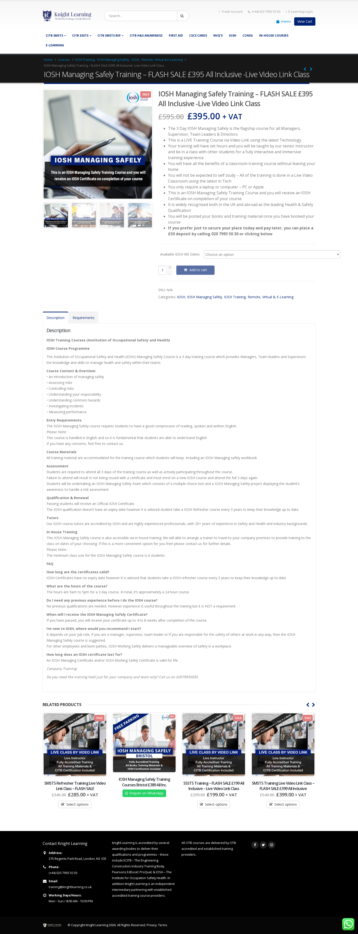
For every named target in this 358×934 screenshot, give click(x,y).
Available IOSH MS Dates (180, 254)
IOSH (232, 35)
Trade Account (232, 12)
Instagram (271, 845)
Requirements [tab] (83, 317)
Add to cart (198, 269)
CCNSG (248, 35)
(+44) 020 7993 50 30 (63, 873)
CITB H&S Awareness (146, 35)
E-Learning (55, 45)
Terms (162, 925)
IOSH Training (235, 297)
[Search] (182, 16)
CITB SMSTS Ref (109, 35)
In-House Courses (273, 35)
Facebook (255, 845)
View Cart (304, 21)
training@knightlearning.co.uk (70, 887)
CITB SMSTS (54, 35)
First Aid (176, 35)
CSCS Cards (198, 35)
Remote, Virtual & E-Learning (270, 297)
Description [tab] (56, 317)
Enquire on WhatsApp (77, 793)
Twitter (263, 845)
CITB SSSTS (80, 35)
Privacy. (152, 925)
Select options (147, 804)
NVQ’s (218, 35)
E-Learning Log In (300, 12)
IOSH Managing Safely (204, 297)
